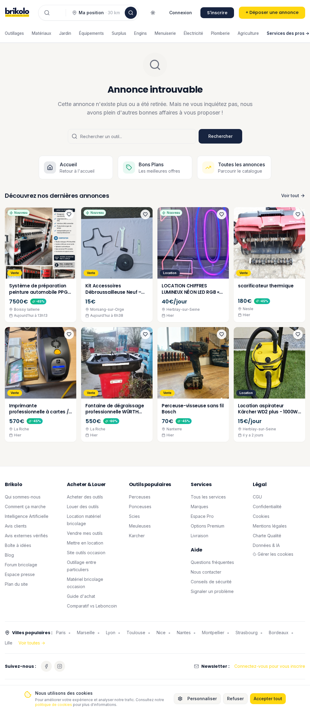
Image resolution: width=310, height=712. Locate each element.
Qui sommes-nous (23, 496)
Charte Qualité (267, 535)
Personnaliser (202, 698)
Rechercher (220, 136)
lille (8, 642)
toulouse (136, 632)
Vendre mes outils (85, 533)
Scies (134, 516)
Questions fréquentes (212, 562)
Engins (140, 33)
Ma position (99, 12)
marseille (86, 632)
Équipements (91, 33)
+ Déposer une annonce (272, 12)
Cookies (261, 516)
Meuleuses (140, 525)
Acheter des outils (85, 496)
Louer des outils (83, 506)
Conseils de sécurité (211, 581)
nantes (184, 632)
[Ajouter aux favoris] (69, 214)
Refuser (235, 698)
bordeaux (279, 632)
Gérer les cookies (275, 554)
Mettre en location (85, 542)
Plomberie (220, 33)
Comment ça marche (25, 506)
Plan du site (16, 584)
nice (161, 632)
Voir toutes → (31, 642)
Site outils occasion (86, 552)
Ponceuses (140, 506)
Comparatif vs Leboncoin (92, 605)
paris (61, 632)
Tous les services (208, 496)
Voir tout (290, 195)
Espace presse (20, 574)
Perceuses (139, 496)
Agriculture (248, 33)
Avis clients (16, 525)
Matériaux (41, 33)
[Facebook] (46, 666)
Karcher (137, 535)
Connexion (180, 12)
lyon (110, 632)
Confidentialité (267, 506)
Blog (9, 555)
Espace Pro (202, 516)
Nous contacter (206, 572)
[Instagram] (59, 666)
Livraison (199, 535)
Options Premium (207, 525)
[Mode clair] (152, 12)
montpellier (213, 632)
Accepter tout (268, 698)
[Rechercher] (131, 13)
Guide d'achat (81, 596)
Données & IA (266, 545)
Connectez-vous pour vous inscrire (269, 666)
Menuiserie (165, 33)
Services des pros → (288, 33)
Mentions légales (270, 525)
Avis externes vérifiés (26, 535)
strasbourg (247, 632)
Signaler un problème (212, 591)
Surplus (119, 33)
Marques (199, 506)
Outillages (14, 33)
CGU (257, 496)
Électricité (193, 33)
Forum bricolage (21, 564)
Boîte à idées (18, 545)
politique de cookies (53, 704)
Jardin (65, 33)
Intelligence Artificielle (26, 516)
